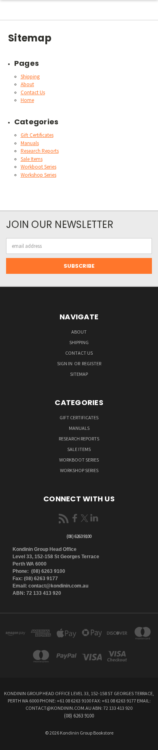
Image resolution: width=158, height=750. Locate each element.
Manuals (30, 143)
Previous (12, 741)
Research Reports (40, 150)
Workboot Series (38, 166)
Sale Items (32, 159)
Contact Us (33, 92)
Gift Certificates (37, 135)
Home (27, 100)
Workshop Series (38, 174)
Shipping (30, 76)
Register (91, 363)
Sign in (65, 363)
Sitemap (79, 374)
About (27, 84)
